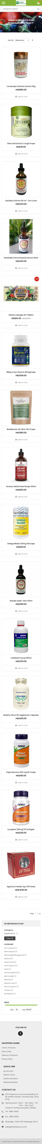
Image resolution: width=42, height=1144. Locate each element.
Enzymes (8, 958)
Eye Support (9, 993)
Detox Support (10, 951)
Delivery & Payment (10, 1055)
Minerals (8, 979)
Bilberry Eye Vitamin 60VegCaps (21, 372)
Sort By (11, 40)
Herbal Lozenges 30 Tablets (21, 315)
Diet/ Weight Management (15, 955)
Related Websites (11, 1082)
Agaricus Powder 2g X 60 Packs (21, 886)
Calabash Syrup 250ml (21, 658)
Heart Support (11, 965)
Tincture (8, 990)
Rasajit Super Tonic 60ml (21, 601)
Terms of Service (9, 1048)
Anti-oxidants (10, 948)
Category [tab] (8, 944)
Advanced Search (11, 1078)
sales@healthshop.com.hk (16, 1127)
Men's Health (10, 976)
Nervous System (11, 986)
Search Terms (9, 1075)
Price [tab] (6, 1002)
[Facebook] (20, 1033)
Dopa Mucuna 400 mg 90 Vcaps (21, 772)
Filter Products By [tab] (14, 923)
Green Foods (10, 962)
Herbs (7, 969)
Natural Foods (10, 983)
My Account (8, 1071)
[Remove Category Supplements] (17, 933)
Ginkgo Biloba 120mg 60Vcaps (21, 543)
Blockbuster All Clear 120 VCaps (21, 429)
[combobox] (21, 9)
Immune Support (12, 972)
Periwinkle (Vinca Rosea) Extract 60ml (21, 258)
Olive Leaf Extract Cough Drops (21, 143)
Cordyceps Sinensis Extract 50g (21, 86)
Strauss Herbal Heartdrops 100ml (21, 486)
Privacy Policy (7, 1059)
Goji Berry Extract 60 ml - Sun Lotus (21, 200)
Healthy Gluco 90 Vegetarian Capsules (21, 715)
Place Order (6, 1051)
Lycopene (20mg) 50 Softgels (21, 829)
